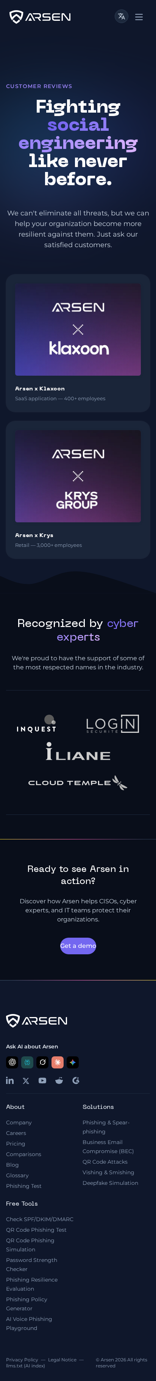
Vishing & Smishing (108, 1172)
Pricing (15, 1143)
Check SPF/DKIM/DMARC (39, 1219)
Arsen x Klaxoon (40, 389)
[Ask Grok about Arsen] (42, 1062)
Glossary (17, 1175)
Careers (16, 1133)
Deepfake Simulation (110, 1183)
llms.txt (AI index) (25, 1366)
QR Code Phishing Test (36, 1229)
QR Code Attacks (105, 1161)
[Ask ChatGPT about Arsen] (12, 1062)
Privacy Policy (22, 1359)
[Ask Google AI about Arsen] (73, 1062)
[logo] (39, 17)
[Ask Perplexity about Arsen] (27, 1062)
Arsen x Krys (34, 535)
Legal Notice (62, 1359)
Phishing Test (24, 1186)
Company (19, 1122)
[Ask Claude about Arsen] (57, 1062)
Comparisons (23, 1154)
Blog (12, 1164)
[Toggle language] (121, 16)
